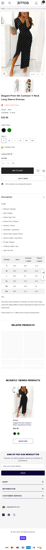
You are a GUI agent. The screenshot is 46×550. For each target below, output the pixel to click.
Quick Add (23, 441)
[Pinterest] (8, 514)
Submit (23, 473)
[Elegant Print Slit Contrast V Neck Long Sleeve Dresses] (23, 402)
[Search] (9, 3)
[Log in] (36, 3)
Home (3, 8)
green (18, 433)
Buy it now (23, 178)
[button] (38, 74)
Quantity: (4, 158)
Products (9, 8)
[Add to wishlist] (38, 171)
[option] (23, 44)
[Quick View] (14, 392)
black (14, 433)
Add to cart (17, 171)
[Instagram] (3, 514)
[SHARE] (43, 171)
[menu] (2, 3)
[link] (12, 364)
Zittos (9, 110)
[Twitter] (14, 514)
